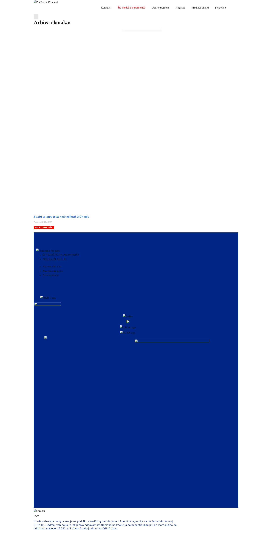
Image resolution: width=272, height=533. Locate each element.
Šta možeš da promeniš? (131, 7)
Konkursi (106, 7)
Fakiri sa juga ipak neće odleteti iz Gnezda (62, 216)
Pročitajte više (43, 228)
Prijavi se (220, 7)
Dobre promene (160, 7)
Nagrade (180, 7)
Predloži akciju (200, 7)
